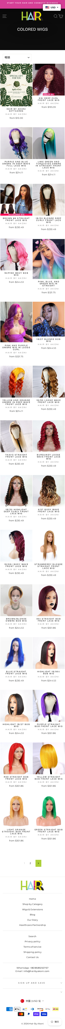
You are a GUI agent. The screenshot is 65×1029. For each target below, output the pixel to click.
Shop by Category (32, 904)
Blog (32, 914)
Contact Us (32, 957)
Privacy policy (32, 941)
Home (32, 899)
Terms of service (33, 947)
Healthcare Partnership (32, 925)
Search (32, 936)
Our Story (32, 920)
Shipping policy (33, 952)
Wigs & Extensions (32, 909)
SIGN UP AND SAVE (31, 983)
